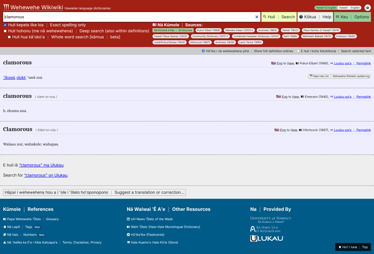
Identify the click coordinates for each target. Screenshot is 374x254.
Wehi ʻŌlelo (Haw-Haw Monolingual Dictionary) (165, 227)
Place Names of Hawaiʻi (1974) (321, 30)
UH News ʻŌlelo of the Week (151, 219)
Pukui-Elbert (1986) (208, 30)
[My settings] (367, 7)
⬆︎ (353, 247)
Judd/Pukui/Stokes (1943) (169, 42)
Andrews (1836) (224, 42)
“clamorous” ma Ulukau (41, 165)
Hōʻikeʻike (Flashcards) (147, 234)
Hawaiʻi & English (326, 7)
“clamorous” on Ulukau (45, 175)
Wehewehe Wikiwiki (36, 7)
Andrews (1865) (267, 30)
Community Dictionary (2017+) (210, 36)
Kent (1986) (290, 36)
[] (66, 36)
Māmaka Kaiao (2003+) (239, 30)
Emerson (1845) (345, 36)
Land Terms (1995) (250, 42)
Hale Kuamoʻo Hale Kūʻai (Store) (154, 242)
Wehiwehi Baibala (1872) (317, 36)
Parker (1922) (290, 30)
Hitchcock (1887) (200, 42)
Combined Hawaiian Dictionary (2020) (256, 36)
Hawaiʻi (343, 7)
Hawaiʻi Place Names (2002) (170, 36)
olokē (21, 77)
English (355, 7)
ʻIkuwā (9, 77)
